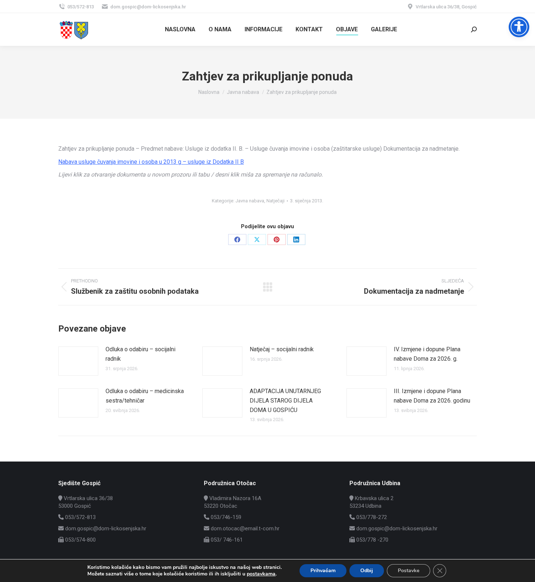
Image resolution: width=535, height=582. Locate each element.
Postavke (408, 570)
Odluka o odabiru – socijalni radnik (140, 354)
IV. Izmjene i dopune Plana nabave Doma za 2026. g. (427, 354)
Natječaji (275, 200)
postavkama (261, 574)
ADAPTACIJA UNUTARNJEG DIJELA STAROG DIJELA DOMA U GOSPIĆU (285, 400)
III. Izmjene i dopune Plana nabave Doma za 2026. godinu (432, 396)
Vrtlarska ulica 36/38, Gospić (446, 6)
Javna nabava (249, 200)
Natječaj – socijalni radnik (282, 349)
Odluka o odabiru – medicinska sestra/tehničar (145, 396)
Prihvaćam (323, 570)
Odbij (366, 570)
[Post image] (78, 361)
